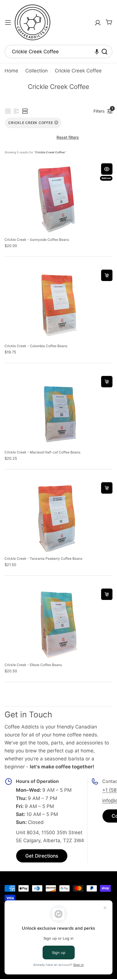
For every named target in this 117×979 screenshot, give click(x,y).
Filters (100, 110)
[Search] (104, 51)
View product (106, 169)
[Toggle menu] (8, 22)
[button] (97, 51)
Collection (36, 71)
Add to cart (106, 275)
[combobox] (58, 51)
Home (11, 71)
